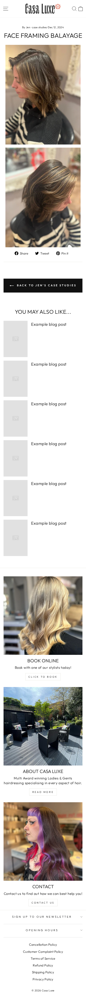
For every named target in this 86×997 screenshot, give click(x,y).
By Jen (26, 27)
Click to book (43, 676)
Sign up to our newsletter (42, 916)
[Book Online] (43, 615)
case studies (39, 27)
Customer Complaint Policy (43, 952)
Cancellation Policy (43, 945)
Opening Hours (42, 930)
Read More (43, 792)
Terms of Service (43, 958)
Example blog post (49, 324)
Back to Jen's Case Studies (45, 285)
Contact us (43, 902)
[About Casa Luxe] (43, 726)
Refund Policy (43, 965)
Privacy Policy (43, 979)
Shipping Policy (43, 972)
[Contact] (43, 841)
